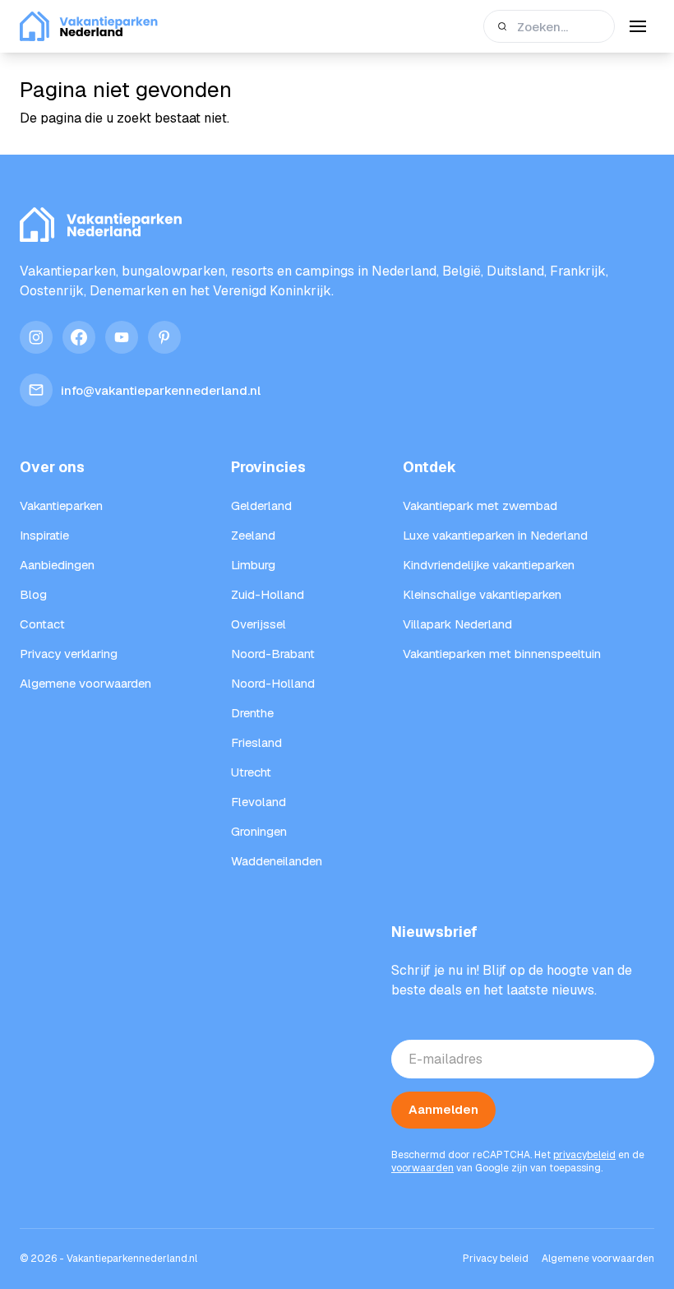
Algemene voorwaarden (598, 1258)
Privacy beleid (496, 1258)
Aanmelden (443, 1109)
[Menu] (637, 26)
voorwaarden (422, 1168)
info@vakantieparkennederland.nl (161, 390)
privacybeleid (584, 1154)
